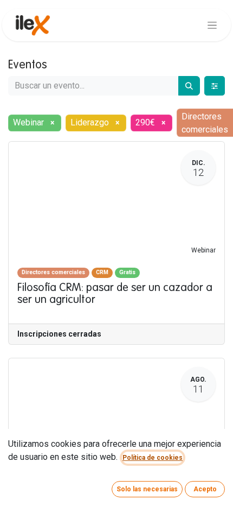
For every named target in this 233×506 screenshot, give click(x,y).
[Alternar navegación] (212, 25)
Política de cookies (152, 457)
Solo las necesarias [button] (147, 489)
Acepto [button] (205, 489)
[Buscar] (189, 86)
